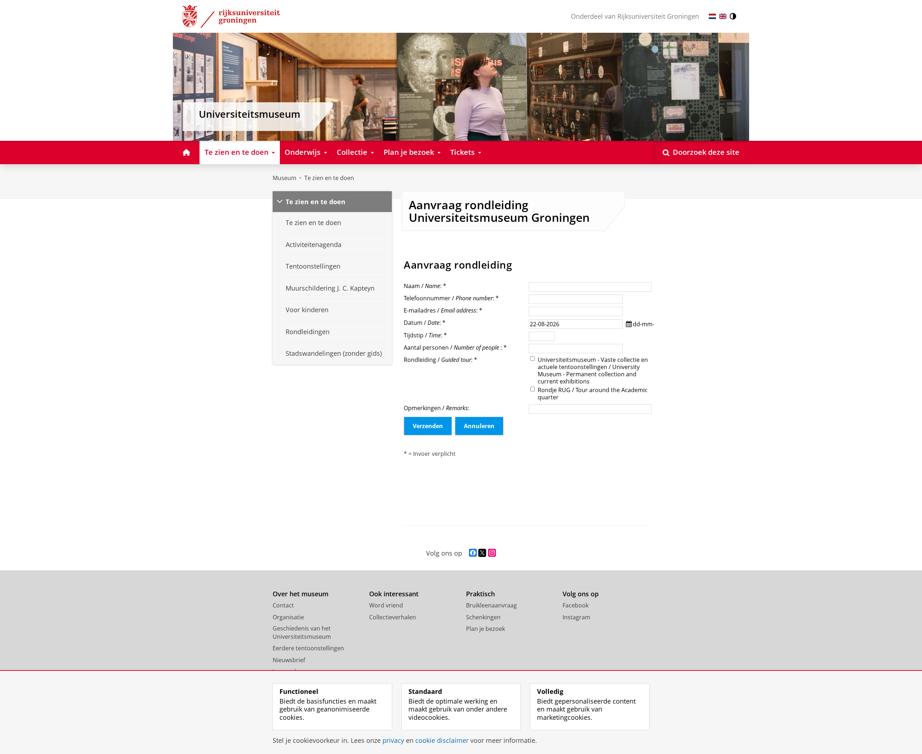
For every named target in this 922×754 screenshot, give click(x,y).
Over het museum (300, 594)
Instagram (576, 617)
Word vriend (386, 605)
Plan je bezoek (485, 629)
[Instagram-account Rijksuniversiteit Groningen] (492, 553)
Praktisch (480, 594)
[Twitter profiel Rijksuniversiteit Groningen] (482, 553)
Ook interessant (394, 594)
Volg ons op (581, 594)
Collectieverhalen (392, 617)
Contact (283, 605)
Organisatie (288, 617)
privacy (393, 740)
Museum (284, 178)
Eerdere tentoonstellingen (308, 648)
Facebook (575, 605)
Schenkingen (483, 617)
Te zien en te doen (329, 178)
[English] (722, 16)
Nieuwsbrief (289, 660)
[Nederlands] (712, 16)
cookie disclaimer (442, 740)
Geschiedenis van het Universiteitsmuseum (302, 632)
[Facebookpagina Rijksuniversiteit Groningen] (473, 553)
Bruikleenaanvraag (491, 605)
